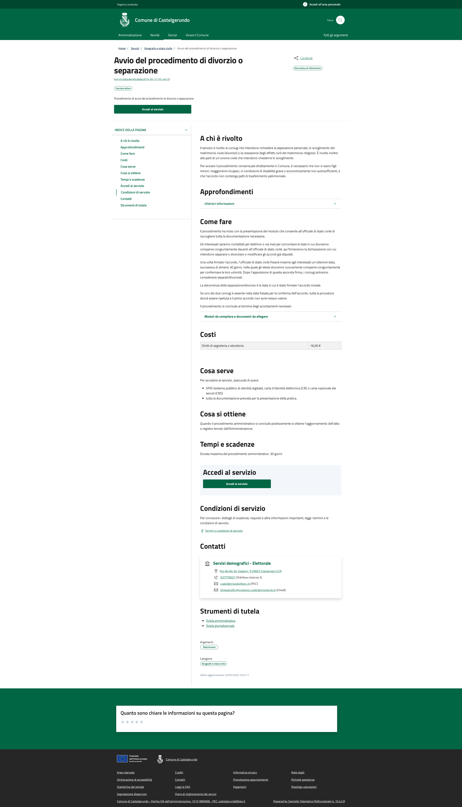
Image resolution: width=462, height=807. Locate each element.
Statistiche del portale (130, 787)
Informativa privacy (245, 772)
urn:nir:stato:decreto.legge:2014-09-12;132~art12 (142, 79)
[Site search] (340, 20)
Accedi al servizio (153, 109)
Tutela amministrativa (220, 620)
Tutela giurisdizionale (220, 625)
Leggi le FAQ (182, 787)
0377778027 (227, 577)
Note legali (297, 772)
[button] (322, 4)
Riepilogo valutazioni (304, 787)
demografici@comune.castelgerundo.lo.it (248, 590)
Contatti (180, 779)
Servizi (135, 48)
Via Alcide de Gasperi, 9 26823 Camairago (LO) (251, 571)
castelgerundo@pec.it (235, 583)
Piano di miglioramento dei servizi (195, 794)
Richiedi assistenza (303, 779)
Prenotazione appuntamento (250, 779)
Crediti (179, 772)
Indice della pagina (130, 129)
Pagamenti (239, 787)
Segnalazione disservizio (132, 794)
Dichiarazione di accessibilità (134, 779)
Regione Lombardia (127, 4)
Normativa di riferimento (307, 67)
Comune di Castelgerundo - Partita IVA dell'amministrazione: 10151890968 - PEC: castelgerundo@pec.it (181, 801)
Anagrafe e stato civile (158, 48)
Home (122, 48)
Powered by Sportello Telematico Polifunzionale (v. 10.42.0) (309, 801)
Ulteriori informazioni (219, 203)
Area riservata (125, 772)
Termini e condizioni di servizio (224, 531)
